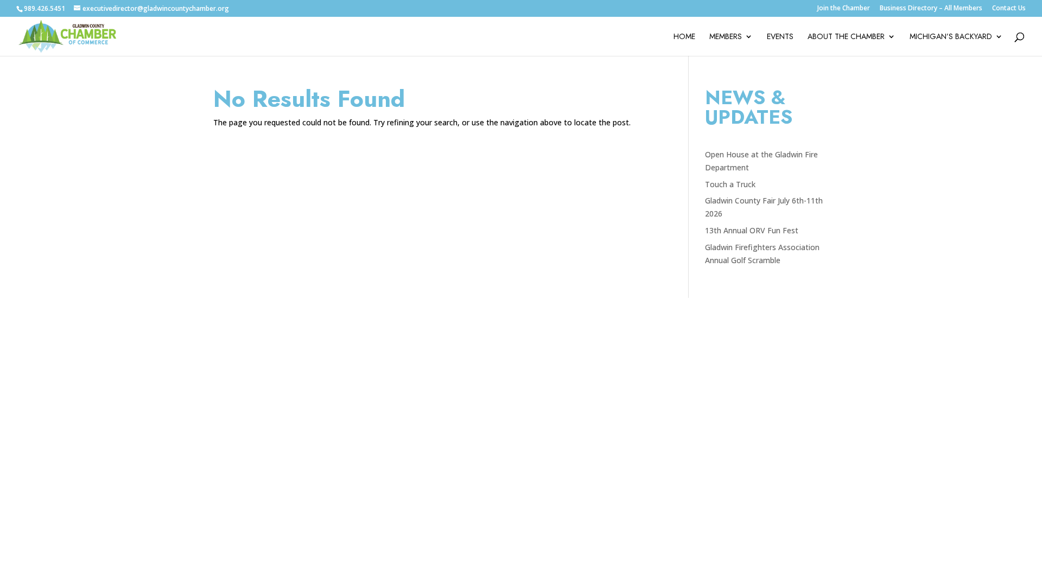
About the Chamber (846, 37)
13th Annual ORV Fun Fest (751, 230)
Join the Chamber (843, 8)
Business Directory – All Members (931, 8)
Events (780, 37)
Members (725, 37)
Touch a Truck (730, 184)
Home (684, 37)
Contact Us (1009, 8)
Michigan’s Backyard (951, 37)
